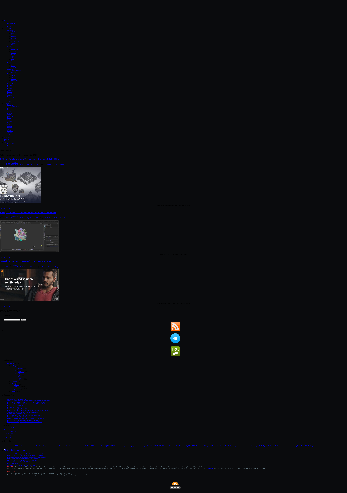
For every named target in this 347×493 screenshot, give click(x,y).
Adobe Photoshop (39, 446)
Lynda (9, 108)
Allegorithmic (15, 80)
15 (10, 431)
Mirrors (199, 446)
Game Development (155, 446)
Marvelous (44, 267)
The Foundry (11, 54)
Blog (5, 20)
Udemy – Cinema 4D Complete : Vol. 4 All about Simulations (28, 212)
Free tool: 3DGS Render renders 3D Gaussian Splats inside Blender (26, 457)
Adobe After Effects (28, 446)
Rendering (234, 446)
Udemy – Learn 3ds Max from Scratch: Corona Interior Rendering (26, 402)
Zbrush (9, 101)
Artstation (77, 446)
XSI (8, 98)
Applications (7, 28)
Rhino (9, 100)
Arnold (13, 77)
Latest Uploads (11, 27)
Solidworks (14, 43)
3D (15, 370)
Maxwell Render (15, 70)
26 (4, 435)
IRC (8, 145)
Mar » (9, 437)
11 (15, 429)
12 (4, 431)
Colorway (14, 61)
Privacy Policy (11, 144)
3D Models (7, 137)
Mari (12, 57)
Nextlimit (10, 69)
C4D (46, 218)
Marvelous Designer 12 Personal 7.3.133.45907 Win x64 (25, 261)
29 (10, 435)
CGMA (55, 164)
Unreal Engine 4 (283, 446)
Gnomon (9, 114)
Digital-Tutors (15, 106)
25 (15, 433)
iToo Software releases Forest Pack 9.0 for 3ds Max (22, 460)
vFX (288, 446)
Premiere (13, 51)
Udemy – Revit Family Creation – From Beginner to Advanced (25, 415)
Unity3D (9, 95)
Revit (12, 44)
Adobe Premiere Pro (50, 446)
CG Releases (12, 164)
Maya (12, 33)
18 (15, 431)
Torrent (13, 391)
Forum (5, 22)
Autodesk (10, 30)
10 (13, 429)
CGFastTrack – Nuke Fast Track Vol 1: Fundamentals (22, 412)
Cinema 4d (10, 84)
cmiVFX (9, 111)
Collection (14, 381)
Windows (33, 267)
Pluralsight (10, 105)
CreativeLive (11, 123)
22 (10, 433)
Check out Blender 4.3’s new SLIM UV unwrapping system (24, 462)
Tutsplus (9, 132)
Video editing (293, 446)
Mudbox (13, 38)
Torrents (6, 25)
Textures (6, 136)
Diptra (8, 163)
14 (8, 431)
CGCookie (10, 124)
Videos (37, 164)
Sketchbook (14, 40)
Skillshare (10, 131)
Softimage (14, 35)
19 (4, 433)
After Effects (59, 446)
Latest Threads (11, 23)
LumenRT (14, 67)
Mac (19, 376)
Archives (6, 139)
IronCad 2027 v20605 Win (15, 405)
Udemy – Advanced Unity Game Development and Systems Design (26, 404)
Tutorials (6, 103)
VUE (12, 64)
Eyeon (9, 62)
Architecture (48, 164)
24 (13, 433)
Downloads (20, 164)
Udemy (9, 118)
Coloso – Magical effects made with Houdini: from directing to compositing (28, 400)
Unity (268, 446)
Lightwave (10, 88)
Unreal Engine (11, 97)
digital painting (127, 446)
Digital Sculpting (135, 446)
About (5, 142)
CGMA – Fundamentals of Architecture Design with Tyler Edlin (29, 159)
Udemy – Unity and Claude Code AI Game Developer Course (25, 420)
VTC (8, 134)
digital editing (119, 446)
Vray (314, 446)
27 (6, 435)
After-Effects (14, 49)
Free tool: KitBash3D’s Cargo (15, 463)
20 (6, 433)
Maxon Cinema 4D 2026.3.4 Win (16, 417)
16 (12, 431)
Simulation (59, 218)
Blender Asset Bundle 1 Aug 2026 (17, 413)
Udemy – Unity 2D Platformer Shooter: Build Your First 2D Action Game (28, 410)
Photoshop (14, 48)
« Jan (5, 437)
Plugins (9, 74)
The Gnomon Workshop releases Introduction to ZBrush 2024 (25, 454)
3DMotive (10, 121)
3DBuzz (9, 126)
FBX (146, 446)
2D (7, 164)
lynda (188, 445)
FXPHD (9, 113)
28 (8, 435)
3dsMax (13, 31)
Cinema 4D (52, 218)
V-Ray (13, 75)
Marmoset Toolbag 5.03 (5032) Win (17, 409)
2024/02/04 (15, 163)
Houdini (9, 87)
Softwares (27, 267)
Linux (20, 375)
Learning (26, 164)
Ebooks (16, 385)
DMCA (6, 140)
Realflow (13, 72)
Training (254, 446)
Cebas (12, 82)
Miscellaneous (15, 390)
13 (6, 431)
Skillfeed (9, 129)
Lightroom (183, 446)
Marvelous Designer (54, 267)
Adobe (9, 46)
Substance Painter (247, 446)
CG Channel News (17, 450)
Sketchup (10, 90)
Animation (67, 446)
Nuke (12, 59)
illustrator (13, 53)
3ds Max (15, 445)
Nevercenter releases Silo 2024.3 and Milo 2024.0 (21, 465)
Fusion (13, 66)
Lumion (9, 93)
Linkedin (9, 110)
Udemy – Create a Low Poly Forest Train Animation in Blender (25, 418)
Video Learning (305, 445)
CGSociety (10, 119)
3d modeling (7, 446)
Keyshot (9, 92)
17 (13, 431)
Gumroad (10, 116)
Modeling (205, 446)
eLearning (142, 446)
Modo (12, 56)
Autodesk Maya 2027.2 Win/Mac (16, 399)
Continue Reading (5, 208)
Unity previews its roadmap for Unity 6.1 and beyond (22, 458)
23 (12, 433)
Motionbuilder (15, 41)
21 (8, 433)
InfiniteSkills (10, 127)
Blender (9, 85)
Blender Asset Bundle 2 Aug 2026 (17, 407)
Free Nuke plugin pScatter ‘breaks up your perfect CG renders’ (25, 455)
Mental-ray (14, 79)
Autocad (13, 36)
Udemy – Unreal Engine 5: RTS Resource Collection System (24, 422)
